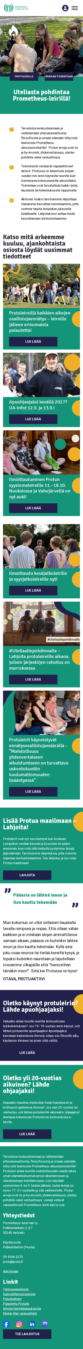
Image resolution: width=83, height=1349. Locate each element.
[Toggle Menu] (75, 8)
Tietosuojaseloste (16, 1289)
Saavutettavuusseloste (19, 1294)
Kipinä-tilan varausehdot (20, 1313)
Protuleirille (24, 76)
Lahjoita (27, 875)
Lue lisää (33, 341)
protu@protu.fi (13, 1262)
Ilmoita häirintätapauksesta (22, 1309)
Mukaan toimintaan (59, 76)
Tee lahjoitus (27, 1334)
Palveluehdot (12, 1299)
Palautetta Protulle (16, 1304)
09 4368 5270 (13, 1257)
